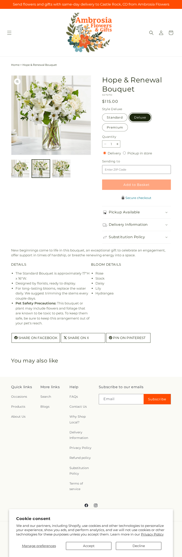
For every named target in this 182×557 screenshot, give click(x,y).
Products (18, 407)
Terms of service (76, 486)
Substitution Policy (79, 470)
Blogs (44, 407)
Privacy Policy (152, 534)
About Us (18, 417)
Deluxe (140, 117)
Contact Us (78, 407)
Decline (139, 546)
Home (15, 64)
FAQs (73, 397)
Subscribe (157, 399)
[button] (9, 33)
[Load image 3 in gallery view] (61, 169)
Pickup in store (139, 153)
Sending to (117, 161)
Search (45, 397)
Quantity (109, 137)
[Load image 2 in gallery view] (41, 169)
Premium (115, 127)
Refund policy (80, 458)
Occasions (19, 397)
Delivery (115, 153)
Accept (89, 546)
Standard (115, 117)
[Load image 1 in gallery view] (20, 169)
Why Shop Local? (77, 419)
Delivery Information (78, 435)
